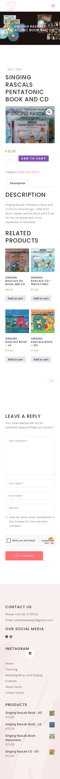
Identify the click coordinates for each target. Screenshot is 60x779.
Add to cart (33, 158)
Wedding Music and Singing (23, 675)
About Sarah (13, 687)
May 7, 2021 (14, 69)
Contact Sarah (14, 692)
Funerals (11, 681)
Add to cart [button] (15, 298)
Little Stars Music (29, 172)
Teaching (11, 669)
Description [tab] (17, 183)
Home (9, 663)
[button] (49, 112)
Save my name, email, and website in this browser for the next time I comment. (31, 521)
